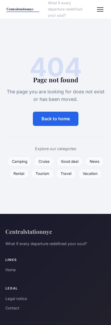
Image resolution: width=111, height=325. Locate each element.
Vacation (90, 173)
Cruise (44, 161)
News (94, 161)
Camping (19, 161)
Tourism (42, 173)
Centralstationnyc (28, 231)
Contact (12, 308)
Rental (18, 173)
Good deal (69, 161)
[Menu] (100, 9)
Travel (66, 173)
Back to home (55, 118)
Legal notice (16, 298)
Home (10, 269)
